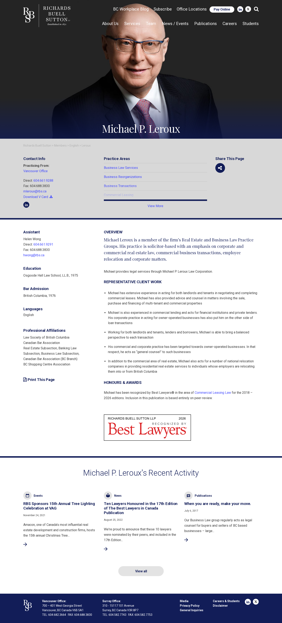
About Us (110, 23)
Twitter (248, 9)
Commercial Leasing (118, 195)
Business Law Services (121, 168)
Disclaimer (220, 605)
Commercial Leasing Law (213, 393)
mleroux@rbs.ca (34, 191)
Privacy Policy (189, 605)
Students (251, 23)
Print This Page (41, 379)
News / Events (175, 23)
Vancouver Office (35, 171)
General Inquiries (191, 610)
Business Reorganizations (123, 177)
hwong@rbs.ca (33, 255)
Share (220, 168)
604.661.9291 (43, 244)
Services (132, 23)
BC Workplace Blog (131, 9)
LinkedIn (240, 9)
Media (184, 601)
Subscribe (163, 9)
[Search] (256, 9)
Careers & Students (226, 601)
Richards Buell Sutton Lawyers (47, 15)
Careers (230, 23)
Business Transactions (120, 186)
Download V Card (35, 197)
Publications (205, 23)
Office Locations (192, 9)
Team (151, 23)
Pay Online (222, 9)
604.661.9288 (43, 181)
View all (141, 571)
